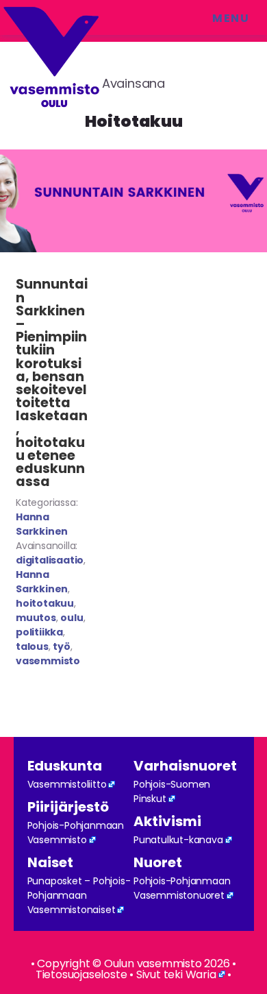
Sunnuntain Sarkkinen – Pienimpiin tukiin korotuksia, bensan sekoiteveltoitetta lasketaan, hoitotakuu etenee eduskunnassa (52, 383)
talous (32, 646)
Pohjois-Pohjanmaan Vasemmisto (75, 833)
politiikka (39, 632)
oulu (71, 618)
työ (61, 646)
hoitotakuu (45, 603)
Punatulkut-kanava (178, 840)
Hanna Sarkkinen (42, 524)
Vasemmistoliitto (67, 784)
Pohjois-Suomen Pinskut (172, 791)
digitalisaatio (50, 560)
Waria (201, 974)
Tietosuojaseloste (81, 974)
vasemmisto (48, 661)
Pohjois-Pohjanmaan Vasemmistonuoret (182, 888)
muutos (36, 618)
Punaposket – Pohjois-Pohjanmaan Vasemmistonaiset (79, 895)
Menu (230, 18)
